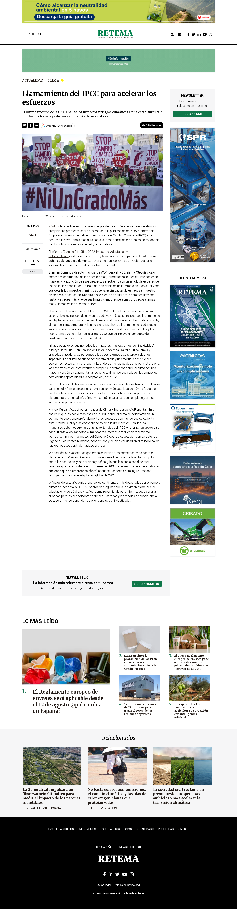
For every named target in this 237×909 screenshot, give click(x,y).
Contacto (184, 829)
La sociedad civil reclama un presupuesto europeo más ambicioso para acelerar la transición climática (178, 796)
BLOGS (103, 829)
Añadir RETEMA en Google (59, 126)
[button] (24, 125)
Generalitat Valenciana (42, 808)
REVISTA (51, 829)
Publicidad (166, 829)
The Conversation (102, 808)
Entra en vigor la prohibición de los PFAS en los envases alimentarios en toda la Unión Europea (140, 662)
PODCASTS (130, 829)
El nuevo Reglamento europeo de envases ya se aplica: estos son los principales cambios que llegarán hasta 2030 (191, 662)
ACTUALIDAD (68, 829)
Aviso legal (104, 885)
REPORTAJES (87, 829)
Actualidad (32, 80)
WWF (32, 235)
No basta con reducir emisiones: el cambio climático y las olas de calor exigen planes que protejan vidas (117, 796)
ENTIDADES (147, 829)
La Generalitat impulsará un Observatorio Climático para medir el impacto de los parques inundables (52, 796)
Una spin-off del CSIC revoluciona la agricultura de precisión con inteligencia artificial (191, 710)
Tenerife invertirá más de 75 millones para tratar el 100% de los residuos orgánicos (140, 709)
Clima (53, 80)
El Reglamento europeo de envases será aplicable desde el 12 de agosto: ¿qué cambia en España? (68, 701)
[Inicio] (116, 34)
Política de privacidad (127, 885)
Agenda (115, 829)
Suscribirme (192, 114)
